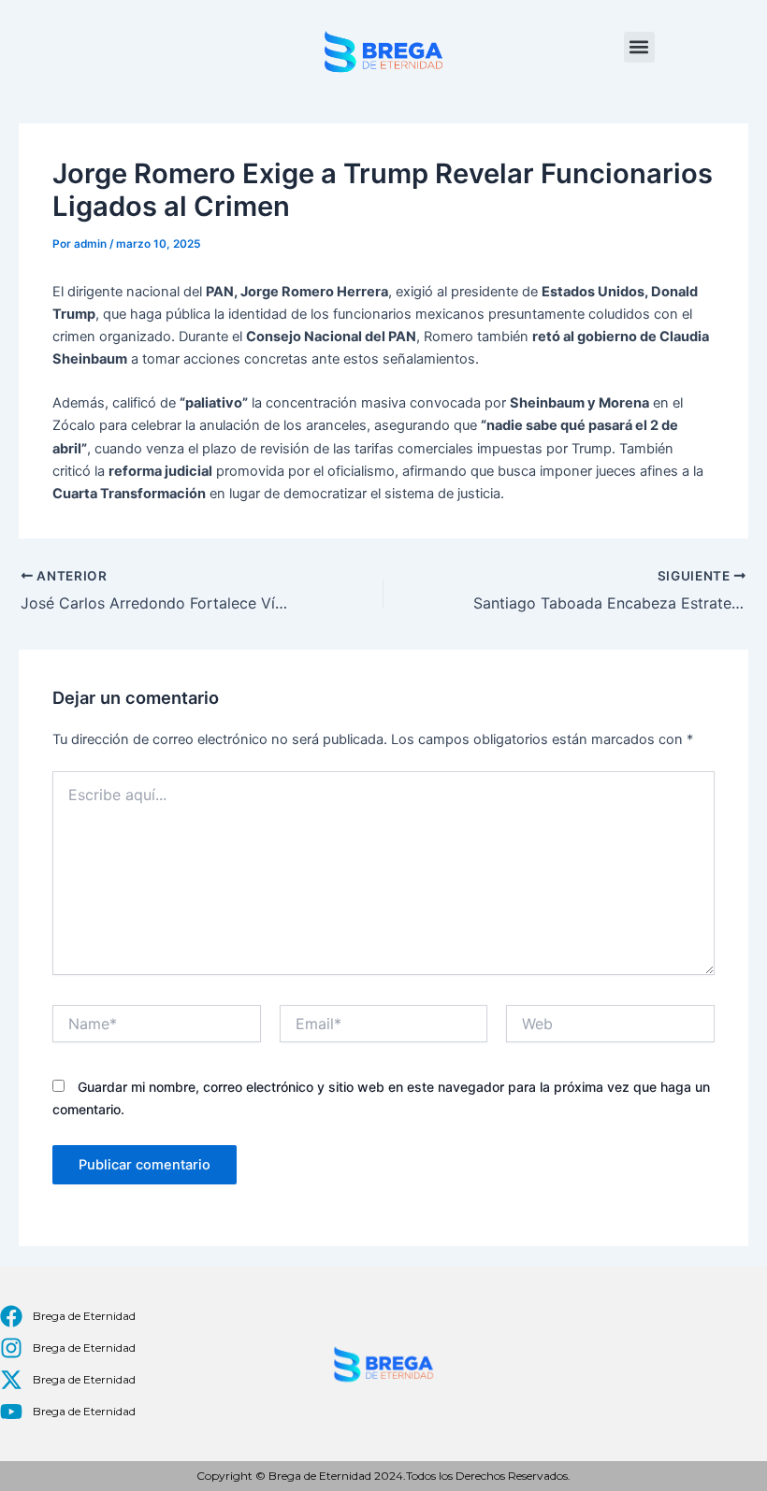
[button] (639, 47)
